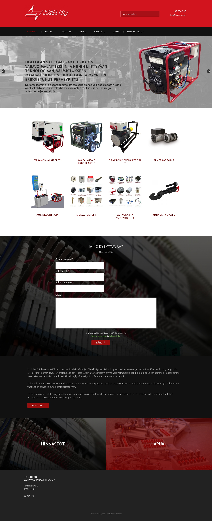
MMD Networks (115, 513)
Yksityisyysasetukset (99, 336)
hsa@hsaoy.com (178, 14)
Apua (159, 443)
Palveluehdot (114, 336)
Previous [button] (3, 71)
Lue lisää (38, 405)
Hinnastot (53, 443)
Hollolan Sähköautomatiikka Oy (47, 13)
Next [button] (208, 71)
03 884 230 (180, 11)
